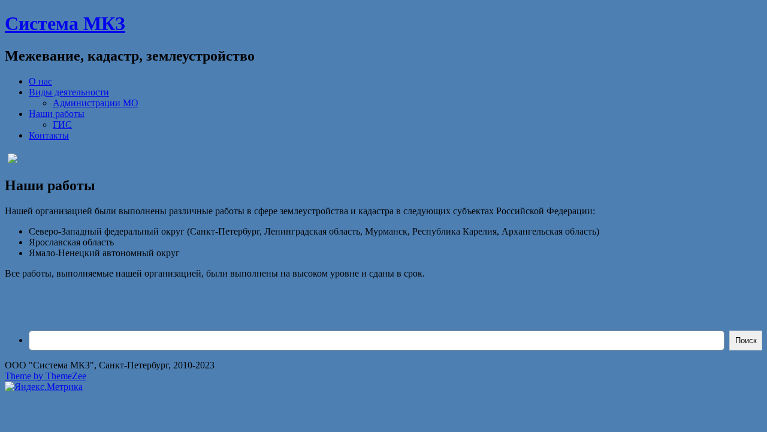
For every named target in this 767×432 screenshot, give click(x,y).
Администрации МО (95, 103)
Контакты (49, 135)
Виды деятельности (69, 92)
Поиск (746, 340)
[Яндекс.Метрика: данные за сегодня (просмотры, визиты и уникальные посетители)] (44, 387)
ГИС (62, 124)
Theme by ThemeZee (45, 376)
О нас (40, 81)
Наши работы (56, 114)
